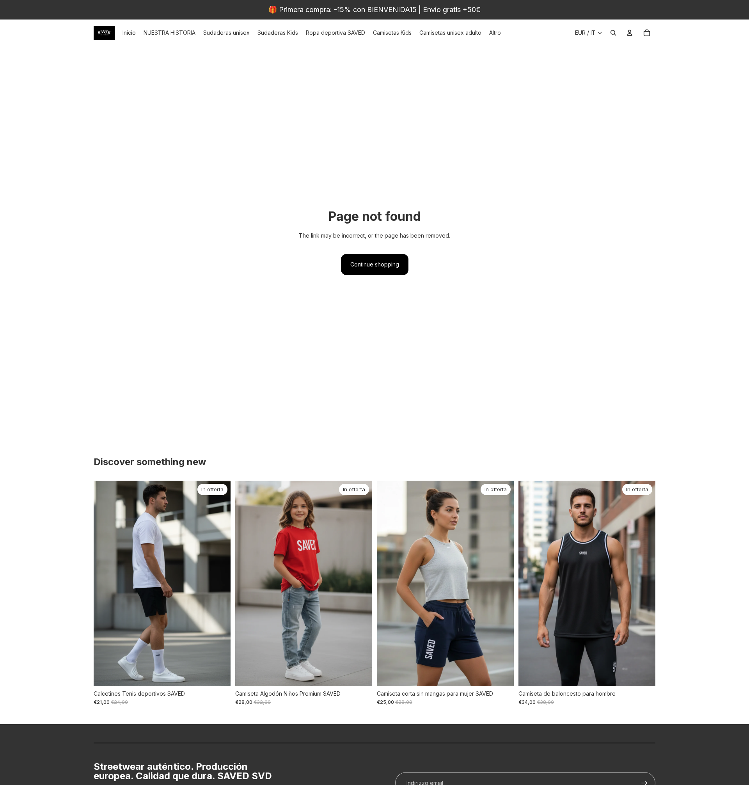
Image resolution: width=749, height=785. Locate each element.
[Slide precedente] (105, 583)
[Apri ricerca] (613, 32)
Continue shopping (374, 264)
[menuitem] (495, 33)
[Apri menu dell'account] (629, 32)
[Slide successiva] (219, 583)
